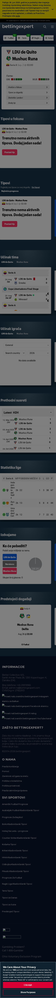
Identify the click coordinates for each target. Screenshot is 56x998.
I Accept (28, 985)
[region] (28, 980)
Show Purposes (28, 992)
